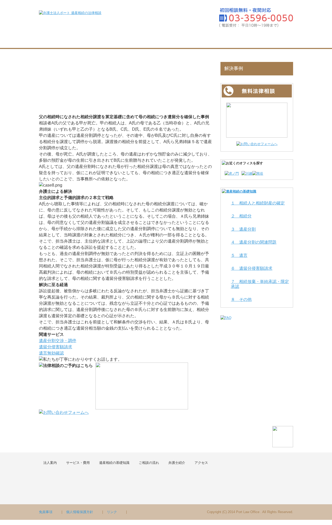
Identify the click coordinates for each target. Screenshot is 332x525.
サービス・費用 (119, 39)
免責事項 (45, 512)
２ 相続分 (241, 216)
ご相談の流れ (211, 39)
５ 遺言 (239, 255)
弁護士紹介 (248, 39)
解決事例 (233, 68)
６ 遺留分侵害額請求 (251, 268)
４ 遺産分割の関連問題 (253, 242)
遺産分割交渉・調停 (57, 340)
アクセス (279, 39)
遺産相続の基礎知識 (166, 39)
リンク (112, 512)
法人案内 (83, 39)
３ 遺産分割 (243, 229)
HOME (53, 39)
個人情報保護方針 (79, 512)
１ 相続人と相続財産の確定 (258, 203)
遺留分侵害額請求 (55, 347)
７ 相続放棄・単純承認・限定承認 (260, 284)
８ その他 (241, 299)
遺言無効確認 (51, 353)
